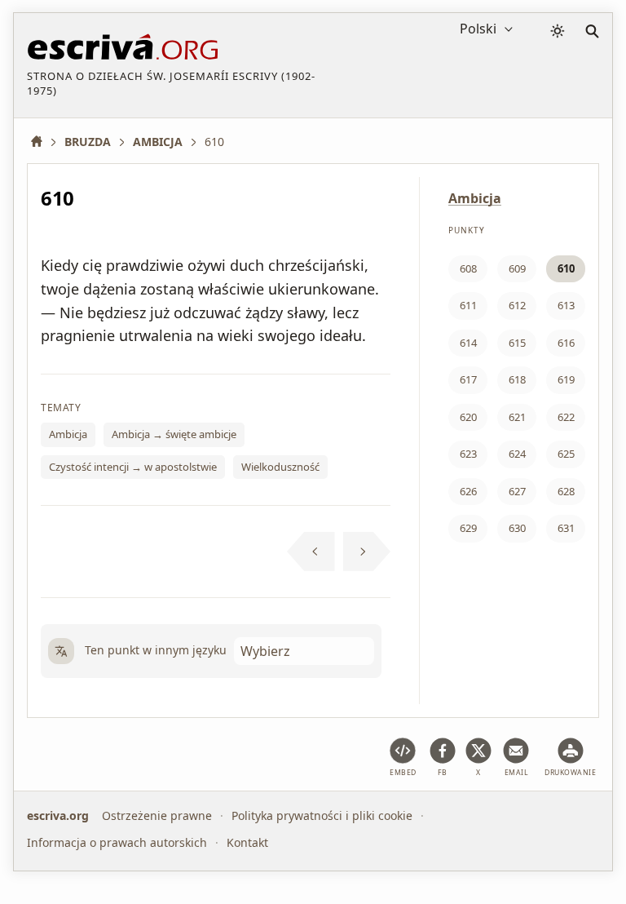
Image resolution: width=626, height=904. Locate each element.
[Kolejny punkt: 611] (367, 551)
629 (468, 528)
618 (517, 379)
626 (468, 491)
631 (566, 528)
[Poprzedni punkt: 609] (311, 551)
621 (517, 417)
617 (468, 379)
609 (517, 268)
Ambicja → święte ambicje (174, 434)
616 (566, 342)
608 (468, 268)
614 (468, 342)
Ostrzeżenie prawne (157, 815)
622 (566, 417)
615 (517, 342)
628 (566, 491)
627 (517, 491)
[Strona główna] (42, 141)
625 (566, 453)
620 (468, 417)
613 (566, 305)
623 (468, 453)
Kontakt (247, 842)
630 (517, 528)
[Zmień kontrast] (557, 31)
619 (566, 379)
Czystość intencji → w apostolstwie (133, 466)
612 (517, 305)
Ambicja (68, 434)
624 (517, 453)
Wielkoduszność (280, 466)
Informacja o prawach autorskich (117, 842)
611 (468, 305)
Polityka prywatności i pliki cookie (321, 815)
